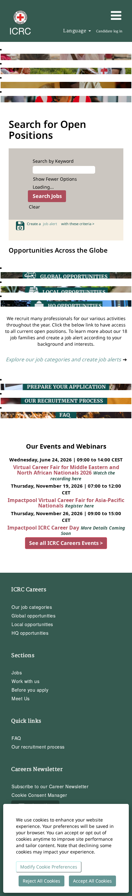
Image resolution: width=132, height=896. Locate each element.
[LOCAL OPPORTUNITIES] (2, 289)
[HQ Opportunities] (2, 303)
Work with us (25, 681)
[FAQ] (2, 415)
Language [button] (75, 31)
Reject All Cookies (41, 881)
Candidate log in (109, 31)
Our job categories (32, 606)
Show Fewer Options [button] (55, 179)
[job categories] (2, 99)
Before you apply (30, 689)
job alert (51, 223)
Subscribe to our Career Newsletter (50, 786)
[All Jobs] (2, 56)
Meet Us (21, 698)
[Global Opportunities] (2, 275)
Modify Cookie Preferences (48, 867)
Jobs (17, 672)
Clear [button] (34, 207)
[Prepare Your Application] (2, 386)
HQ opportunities (30, 632)
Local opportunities (32, 624)
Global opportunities (33, 615)
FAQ (16, 738)
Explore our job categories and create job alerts (63, 359)
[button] (106, 15)
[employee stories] (2, 70)
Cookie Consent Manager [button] (39, 795)
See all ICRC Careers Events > (66, 542)
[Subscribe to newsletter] (2, 85)
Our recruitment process (38, 746)
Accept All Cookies (92, 881)
